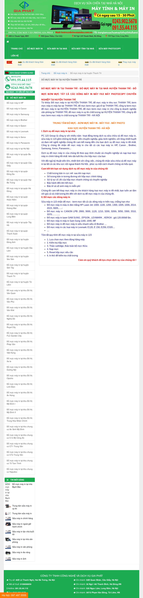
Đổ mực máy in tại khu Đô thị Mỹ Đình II (19, 411)
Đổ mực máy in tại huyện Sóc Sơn (18, 258)
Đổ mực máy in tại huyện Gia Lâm (19, 249)
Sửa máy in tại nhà (57, 48)
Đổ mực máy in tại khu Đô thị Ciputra (19, 377)
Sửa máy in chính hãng (22, 518)
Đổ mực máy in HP (15, 102)
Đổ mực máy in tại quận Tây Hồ (19, 223)
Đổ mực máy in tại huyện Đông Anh (18, 240)
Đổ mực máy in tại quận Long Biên (17, 215)
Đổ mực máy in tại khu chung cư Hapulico (20, 470)
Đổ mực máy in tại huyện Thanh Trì (18, 275)
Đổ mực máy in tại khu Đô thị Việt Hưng (19, 351)
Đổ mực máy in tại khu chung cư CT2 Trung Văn (20, 453)
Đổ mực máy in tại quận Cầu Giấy (19, 164)
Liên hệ (15, 55)
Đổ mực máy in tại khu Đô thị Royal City (19, 326)
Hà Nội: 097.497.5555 (14, 595)
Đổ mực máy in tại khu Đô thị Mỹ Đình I (19, 402)
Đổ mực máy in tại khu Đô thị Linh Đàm (19, 385)
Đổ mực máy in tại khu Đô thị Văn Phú (19, 300)
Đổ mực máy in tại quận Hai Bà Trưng (19, 181)
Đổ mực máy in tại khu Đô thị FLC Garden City (19, 334)
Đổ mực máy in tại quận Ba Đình (19, 155)
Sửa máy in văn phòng (22, 546)
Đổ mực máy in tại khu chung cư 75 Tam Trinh (20, 462)
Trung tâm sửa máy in (22, 513)
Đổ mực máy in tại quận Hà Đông (19, 189)
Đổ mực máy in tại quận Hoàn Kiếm (17, 198)
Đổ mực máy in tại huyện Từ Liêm (19, 283)
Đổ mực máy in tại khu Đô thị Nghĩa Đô (19, 317)
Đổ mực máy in (35, 48)
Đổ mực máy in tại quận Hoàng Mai (17, 206)
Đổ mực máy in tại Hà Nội (18, 148)
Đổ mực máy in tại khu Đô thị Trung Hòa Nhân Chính (19, 419)
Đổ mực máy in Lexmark (17, 131)
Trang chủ (17, 48)
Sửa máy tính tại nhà (83, 48)
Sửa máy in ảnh (19, 558)
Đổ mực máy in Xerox (16, 137)
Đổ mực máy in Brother (17, 120)
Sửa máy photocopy (110, 48)
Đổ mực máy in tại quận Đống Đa (17, 172)
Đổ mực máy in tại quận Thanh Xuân (17, 232)
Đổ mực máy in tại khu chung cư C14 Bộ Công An (20, 436)
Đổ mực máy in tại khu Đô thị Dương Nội (19, 368)
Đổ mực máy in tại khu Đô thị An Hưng (19, 394)
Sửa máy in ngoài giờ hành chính (21, 525)
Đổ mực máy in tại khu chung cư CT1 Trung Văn (20, 445)
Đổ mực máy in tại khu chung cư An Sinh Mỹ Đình (20, 428)
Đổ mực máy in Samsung (18, 114)
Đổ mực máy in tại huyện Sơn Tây (18, 266)
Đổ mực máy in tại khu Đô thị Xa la (19, 360)
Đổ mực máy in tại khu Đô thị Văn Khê (19, 309)
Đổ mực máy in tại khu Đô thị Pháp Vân (19, 343)
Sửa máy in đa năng (21, 552)
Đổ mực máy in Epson (16, 125)
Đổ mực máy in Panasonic (18, 142)
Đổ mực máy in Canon (17, 108)
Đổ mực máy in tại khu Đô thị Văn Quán (19, 292)
